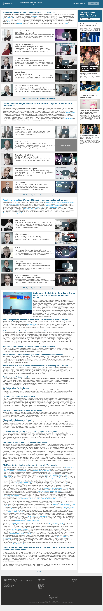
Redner (19, 23)
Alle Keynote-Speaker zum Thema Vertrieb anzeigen (39, 98)
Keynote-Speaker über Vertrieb (42, 470)
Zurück (39, 571)
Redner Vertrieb (53, 207)
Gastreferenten (68, 118)
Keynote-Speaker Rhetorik (63, 484)
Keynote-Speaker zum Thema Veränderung (49, 491)
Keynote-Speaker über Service (11, 495)
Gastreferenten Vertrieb (67, 202)
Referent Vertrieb (7, 213)
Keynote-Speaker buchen (56, 523)
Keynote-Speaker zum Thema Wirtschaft (20, 533)
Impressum (74, 579)
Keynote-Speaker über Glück (15, 511)
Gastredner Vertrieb (14, 204)
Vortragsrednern (70, 112)
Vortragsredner (41, 584)
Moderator (40, 587)
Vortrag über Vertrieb (30, 208)
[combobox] (90, 19)
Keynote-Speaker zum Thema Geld (37, 516)
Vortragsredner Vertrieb (52, 202)
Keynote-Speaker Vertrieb (23, 213)
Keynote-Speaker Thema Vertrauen (18, 544)
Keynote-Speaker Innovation (20, 529)
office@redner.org (8, 586)
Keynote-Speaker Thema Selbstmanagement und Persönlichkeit (37, 498)
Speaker (34, 16)
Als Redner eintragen (79, 3)
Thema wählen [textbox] (86, 19)
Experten (66, 23)
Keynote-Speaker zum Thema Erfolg (56, 478)
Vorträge (39, 589)
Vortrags (9, 22)
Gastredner (10, 17)
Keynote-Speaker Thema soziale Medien (27, 520)
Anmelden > (93, 3)
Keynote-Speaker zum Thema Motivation (14, 470)
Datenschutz (74, 580)
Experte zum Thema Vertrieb (53, 205)
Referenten (6, 19)
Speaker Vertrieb (10, 200)
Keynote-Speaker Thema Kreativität (25, 482)
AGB (73, 581)
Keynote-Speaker (32, 324)
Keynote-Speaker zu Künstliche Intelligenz (56, 488)
